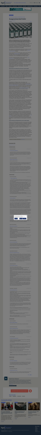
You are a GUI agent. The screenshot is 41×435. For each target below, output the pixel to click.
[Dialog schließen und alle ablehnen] (26, 215)
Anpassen (16, 218)
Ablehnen (21, 218)
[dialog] (20, 217)
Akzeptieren (24, 218)
